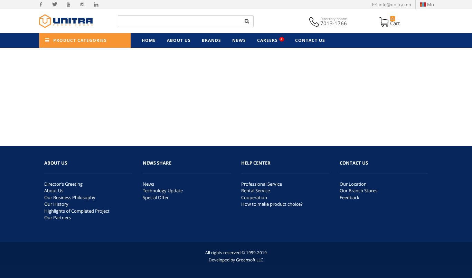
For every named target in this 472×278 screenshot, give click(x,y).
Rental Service (255, 190)
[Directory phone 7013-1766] (314, 21)
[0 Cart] (384, 21)
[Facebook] (41, 4)
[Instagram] (82, 4)
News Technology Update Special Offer (163, 191)
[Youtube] (68, 4)
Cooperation (254, 197)
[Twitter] (55, 4)
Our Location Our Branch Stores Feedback (358, 191)
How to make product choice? (272, 204)
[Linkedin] (96, 4)
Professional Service (261, 184)
